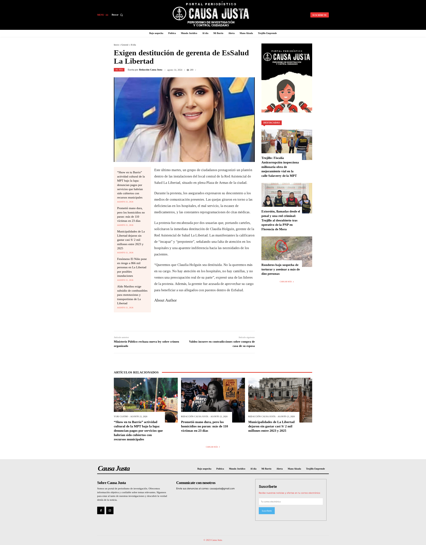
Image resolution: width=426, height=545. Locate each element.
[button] (118, 14)
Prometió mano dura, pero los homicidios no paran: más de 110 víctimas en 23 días (204, 426)
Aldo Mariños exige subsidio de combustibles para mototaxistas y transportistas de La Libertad (132, 295)
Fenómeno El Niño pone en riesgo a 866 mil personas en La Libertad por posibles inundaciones (132, 267)
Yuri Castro (121, 416)
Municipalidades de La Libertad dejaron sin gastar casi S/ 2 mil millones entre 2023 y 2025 (131, 240)
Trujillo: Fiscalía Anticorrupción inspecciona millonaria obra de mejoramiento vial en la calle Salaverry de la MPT (280, 166)
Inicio (116, 44)
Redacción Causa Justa (150, 70)
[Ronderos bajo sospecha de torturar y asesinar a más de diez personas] (286, 251)
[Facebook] (101, 510)
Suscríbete (268, 487)
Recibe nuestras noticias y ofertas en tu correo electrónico (289, 493)
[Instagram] (109, 510)
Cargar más (286, 282)
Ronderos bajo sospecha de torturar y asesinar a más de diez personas (280, 269)
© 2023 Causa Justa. (213, 540)
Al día (133, 44)
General (124, 44)
